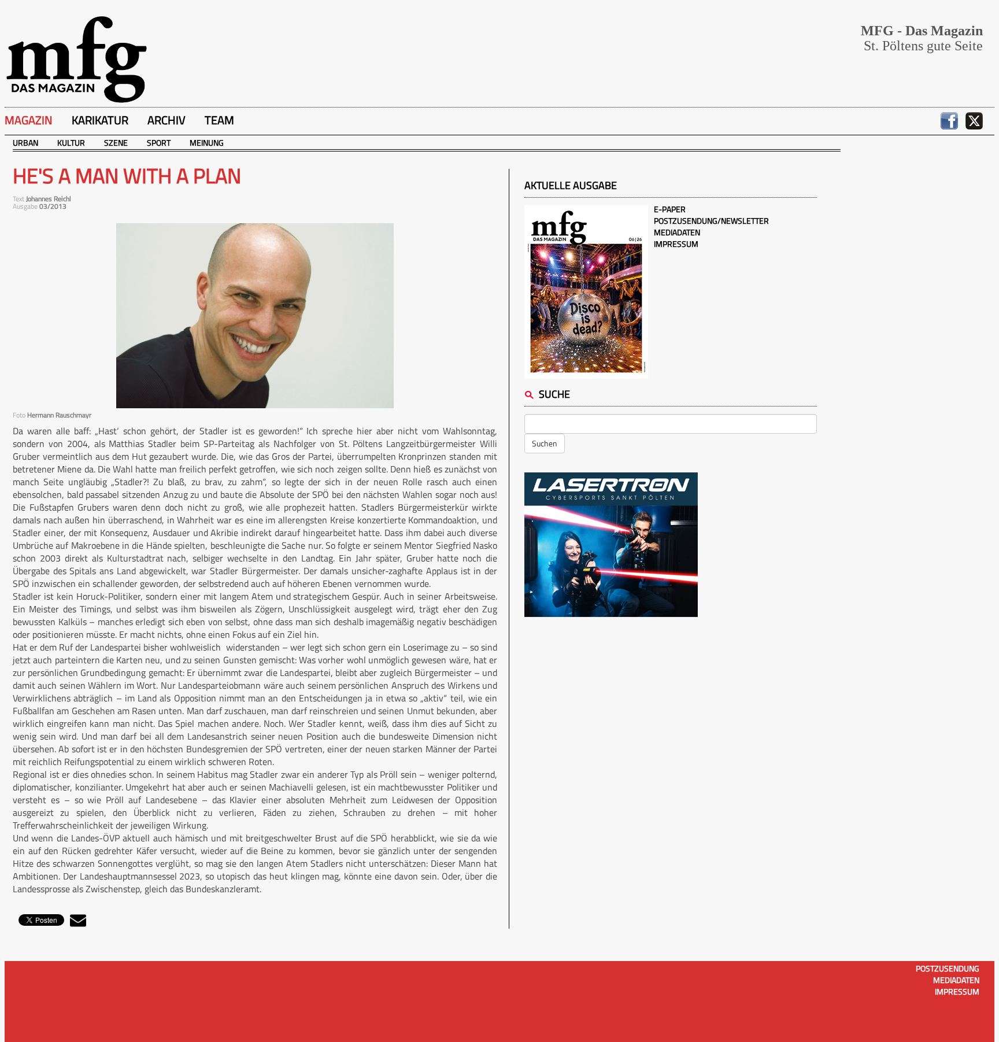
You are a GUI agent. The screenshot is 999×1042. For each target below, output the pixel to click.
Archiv (166, 120)
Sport (159, 142)
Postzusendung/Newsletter (711, 221)
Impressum (676, 244)
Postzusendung (947, 968)
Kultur (71, 142)
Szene (116, 142)
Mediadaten (677, 232)
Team (219, 120)
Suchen (544, 443)
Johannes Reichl (48, 198)
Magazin (29, 120)
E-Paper (670, 209)
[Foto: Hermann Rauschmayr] (255, 315)
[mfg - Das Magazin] (76, 58)
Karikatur (100, 120)
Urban (25, 142)
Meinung (207, 142)
